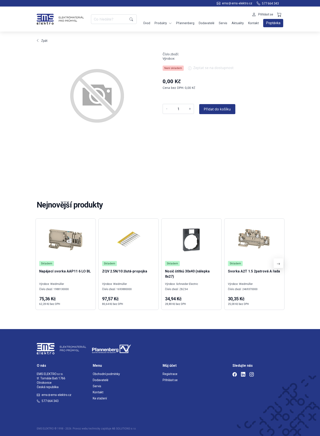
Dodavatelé (206, 23)
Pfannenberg (185, 23)
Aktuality (238, 23)
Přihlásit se (170, 380)
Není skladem (173, 68)
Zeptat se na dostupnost (213, 67)
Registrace (170, 374)
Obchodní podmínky (106, 374)
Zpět (44, 40)
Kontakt (253, 23)
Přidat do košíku (217, 109)
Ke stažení (100, 398)
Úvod (146, 23)
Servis (223, 23)
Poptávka (273, 23)
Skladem (46, 263)
